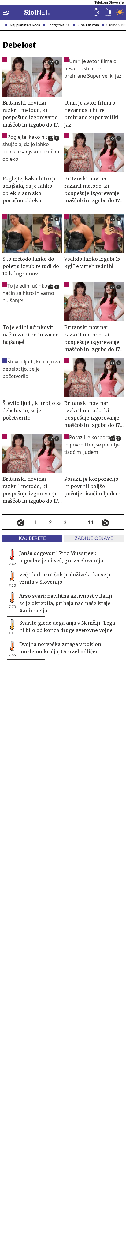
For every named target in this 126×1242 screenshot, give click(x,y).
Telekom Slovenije (109, 2)
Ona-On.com (88, 25)
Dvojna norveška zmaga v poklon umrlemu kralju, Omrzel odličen (60, 648)
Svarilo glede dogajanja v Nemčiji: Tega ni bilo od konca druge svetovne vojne (67, 626)
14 (90, 522)
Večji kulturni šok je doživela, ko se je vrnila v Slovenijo (65, 578)
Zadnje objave (94, 538)
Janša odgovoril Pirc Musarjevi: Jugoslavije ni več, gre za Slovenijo (61, 557)
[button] (5, 12)
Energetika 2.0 (58, 25)
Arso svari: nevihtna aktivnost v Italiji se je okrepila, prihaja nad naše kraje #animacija (65, 603)
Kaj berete (32, 538)
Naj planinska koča (25, 25)
